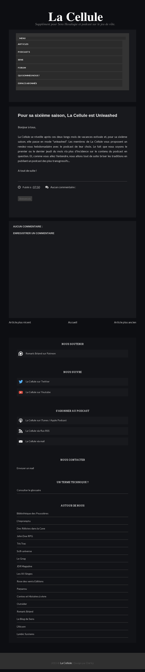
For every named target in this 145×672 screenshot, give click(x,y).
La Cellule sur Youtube (38, 392)
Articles (23, 44)
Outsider (22, 603)
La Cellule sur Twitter (38, 381)
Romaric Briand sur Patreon (41, 353)
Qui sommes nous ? (29, 75)
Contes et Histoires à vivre (31, 596)
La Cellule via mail (35, 441)
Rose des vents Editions (30, 581)
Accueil (72, 322)
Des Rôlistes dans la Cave (31, 528)
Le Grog (21, 558)
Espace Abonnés (27, 83)
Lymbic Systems (25, 633)
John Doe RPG (25, 536)
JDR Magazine (24, 566)
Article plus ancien (125, 322)
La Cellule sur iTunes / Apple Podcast (46, 420)
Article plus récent (20, 322)
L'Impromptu (24, 520)
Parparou (22, 588)
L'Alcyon (21, 626)
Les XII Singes (25, 573)
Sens (20, 59)
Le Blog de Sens (25, 618)
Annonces (25, 198)
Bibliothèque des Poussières (32, 513)
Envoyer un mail (25, 468)
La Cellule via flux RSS (38, 430)
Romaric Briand (25, 611)
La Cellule (75, 16)
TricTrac (21, 543)
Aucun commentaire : (63, 187)
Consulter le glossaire (29, 490)
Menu (22, 38)
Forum (22, 67)
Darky (90, 663)
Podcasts (24, 52)
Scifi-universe (24, 551)
